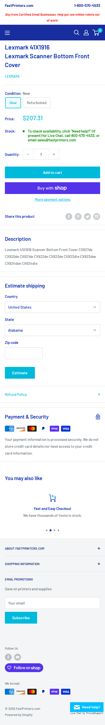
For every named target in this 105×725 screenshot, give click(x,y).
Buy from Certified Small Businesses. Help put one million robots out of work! (52, 17)
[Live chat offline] (87, 705)
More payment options (52, 199)
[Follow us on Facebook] (8, 657)
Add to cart (52, 172)
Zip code (11, 342)
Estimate (20, 372)
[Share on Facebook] (68, 216)
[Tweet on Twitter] (87, 216)
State (9, 319)
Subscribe (21, 617)
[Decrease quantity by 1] (28, 154)
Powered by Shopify (18, 715)
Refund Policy (16, 394)
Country (11, 296)
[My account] (86, 32)
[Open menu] (7, 33)
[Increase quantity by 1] (54, 154)
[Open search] (76, 32)
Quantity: (12, 154)
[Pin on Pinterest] (78, 216)
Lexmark (12, 76)
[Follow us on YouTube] (17, 657)
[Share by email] (96, 216)
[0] (96, 33)
